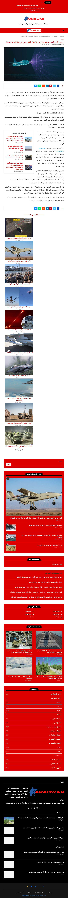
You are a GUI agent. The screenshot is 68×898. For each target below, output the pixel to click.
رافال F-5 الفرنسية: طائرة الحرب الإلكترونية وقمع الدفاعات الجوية (46, 838)
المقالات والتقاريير (33, 763)
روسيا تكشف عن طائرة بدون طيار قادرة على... (19, 306)
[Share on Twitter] (54, 86)
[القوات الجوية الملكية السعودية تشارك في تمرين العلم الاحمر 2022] (28, 148)
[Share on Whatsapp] (39, 86)
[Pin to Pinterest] (50, 86)
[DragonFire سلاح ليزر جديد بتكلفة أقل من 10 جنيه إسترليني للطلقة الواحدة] (19, 319)
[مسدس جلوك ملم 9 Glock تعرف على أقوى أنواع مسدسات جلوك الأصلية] (9, 854)
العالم (33, 747)
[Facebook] (39, 808)
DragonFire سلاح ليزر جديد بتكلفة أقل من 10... (19, 329)
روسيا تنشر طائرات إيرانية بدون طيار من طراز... (19, 238)
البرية (33, 706)
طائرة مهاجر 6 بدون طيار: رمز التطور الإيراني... (19, 261)
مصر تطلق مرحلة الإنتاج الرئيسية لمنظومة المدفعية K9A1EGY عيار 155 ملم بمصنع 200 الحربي (19, 651)
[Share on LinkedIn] (47, 86)
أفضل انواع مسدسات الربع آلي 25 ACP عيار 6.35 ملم (45, 582)
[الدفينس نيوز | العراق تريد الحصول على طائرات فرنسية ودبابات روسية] (28, 157)
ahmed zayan (60, 44)
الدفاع (33, 714)
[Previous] (41, 2)
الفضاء (33, 751)
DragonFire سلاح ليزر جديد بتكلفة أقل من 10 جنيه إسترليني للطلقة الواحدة (43, 828)
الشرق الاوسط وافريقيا (33, 727)
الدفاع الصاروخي (33, 718)
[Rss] (27, 886)
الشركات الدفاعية (33, 731)
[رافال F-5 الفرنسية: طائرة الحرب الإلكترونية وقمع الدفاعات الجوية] (19, 388)
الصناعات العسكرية (33, 743)
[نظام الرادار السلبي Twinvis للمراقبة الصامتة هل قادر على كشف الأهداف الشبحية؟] (49, 666)
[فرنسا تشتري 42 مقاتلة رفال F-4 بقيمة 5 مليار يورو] (19, 365)
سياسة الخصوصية (36, 8)
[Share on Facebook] (58, 86)
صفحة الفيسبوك (57, 564)
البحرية (33, 702)
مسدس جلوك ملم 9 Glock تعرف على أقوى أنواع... (27, 5)
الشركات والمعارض (33, 735)
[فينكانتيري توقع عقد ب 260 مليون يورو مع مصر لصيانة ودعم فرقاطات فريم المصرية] (11, 537)
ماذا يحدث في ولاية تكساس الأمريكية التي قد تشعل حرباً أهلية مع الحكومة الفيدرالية (36, 597)
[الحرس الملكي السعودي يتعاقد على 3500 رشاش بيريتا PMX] (11, 527)
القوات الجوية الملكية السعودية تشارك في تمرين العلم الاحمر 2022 (15, 148)
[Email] (32, 10)
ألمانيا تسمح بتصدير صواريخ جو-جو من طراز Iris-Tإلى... (19, 352)
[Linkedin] (34, 10)
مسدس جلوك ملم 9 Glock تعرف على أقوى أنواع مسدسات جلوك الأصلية (39, 577)
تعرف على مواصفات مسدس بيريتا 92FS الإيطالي (50, 862)
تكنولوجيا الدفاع (33, 768)
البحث (60, 461)
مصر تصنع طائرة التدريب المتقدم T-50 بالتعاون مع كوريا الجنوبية (20, 677)
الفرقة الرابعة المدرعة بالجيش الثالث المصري (49, 545)
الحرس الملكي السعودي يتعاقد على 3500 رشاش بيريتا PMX (45, 525)
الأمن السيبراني (33, 698)
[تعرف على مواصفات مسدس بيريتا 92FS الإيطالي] (9, 864)
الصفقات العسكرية (33, 739)
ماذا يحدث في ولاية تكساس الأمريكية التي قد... (19, 284)
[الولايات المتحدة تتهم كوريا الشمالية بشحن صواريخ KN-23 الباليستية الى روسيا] (19, 435)
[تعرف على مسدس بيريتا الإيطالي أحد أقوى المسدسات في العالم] (9, 874)
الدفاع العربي (26, 8)
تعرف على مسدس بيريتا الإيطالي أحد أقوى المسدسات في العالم (46, 872)
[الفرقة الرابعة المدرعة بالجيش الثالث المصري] (11, 548)
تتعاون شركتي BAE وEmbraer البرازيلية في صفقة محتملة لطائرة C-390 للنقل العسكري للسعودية (14, 138)
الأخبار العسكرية (33, 694)
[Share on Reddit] (43, 86)
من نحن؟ (42, 8)
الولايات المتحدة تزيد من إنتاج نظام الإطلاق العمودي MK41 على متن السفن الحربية (50, 651)
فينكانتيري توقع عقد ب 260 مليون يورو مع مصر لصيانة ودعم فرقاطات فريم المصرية (41, 536)
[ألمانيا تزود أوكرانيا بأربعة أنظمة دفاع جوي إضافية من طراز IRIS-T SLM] (19, 412)
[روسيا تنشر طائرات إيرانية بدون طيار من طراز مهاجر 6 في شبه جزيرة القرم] (19, 227)
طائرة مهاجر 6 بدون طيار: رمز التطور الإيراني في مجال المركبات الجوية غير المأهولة (36, 518)
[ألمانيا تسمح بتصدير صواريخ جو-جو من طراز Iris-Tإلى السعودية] (19, 342)
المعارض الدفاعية (33, 759)
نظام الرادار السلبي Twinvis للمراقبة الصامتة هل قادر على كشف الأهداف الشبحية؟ (49, 677)
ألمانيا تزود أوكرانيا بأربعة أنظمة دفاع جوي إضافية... (19, 423)
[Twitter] (36, 10)
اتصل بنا (31, 8)
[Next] (42, 2)
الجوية (55, 36)
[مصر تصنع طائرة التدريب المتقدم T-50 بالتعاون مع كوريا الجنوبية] (19, 666)
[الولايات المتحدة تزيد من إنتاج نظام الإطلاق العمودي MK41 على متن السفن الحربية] (49, 640)
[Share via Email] (35, 86)
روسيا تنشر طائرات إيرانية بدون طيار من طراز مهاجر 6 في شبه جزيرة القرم (38, 587)
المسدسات (33, 755)
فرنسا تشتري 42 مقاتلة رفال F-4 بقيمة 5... (19, 375)
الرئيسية (62, 36)
